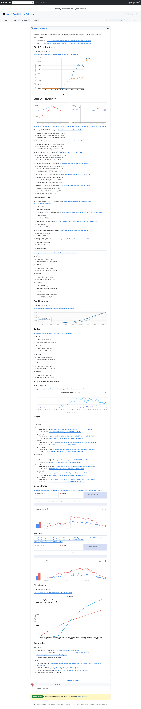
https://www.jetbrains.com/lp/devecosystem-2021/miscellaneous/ (78, 221)
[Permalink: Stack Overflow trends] (33, 47)
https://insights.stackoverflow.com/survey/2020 (75, 174)
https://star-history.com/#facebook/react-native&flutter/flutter (53, 593)
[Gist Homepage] (6, 3)
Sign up (136, 3)
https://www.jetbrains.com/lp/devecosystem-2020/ (75, 230)
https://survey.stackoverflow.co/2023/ (70, 141)
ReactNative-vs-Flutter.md (23, 14)
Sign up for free (37, 696)
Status (62, 704)
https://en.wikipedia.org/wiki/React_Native (66, 650)
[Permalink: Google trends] (33, 486)
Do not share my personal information (98, 704)
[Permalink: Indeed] (33, 417)
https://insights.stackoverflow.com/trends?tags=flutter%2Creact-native (56, 54)
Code (6, 20)
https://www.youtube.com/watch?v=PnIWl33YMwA (72, 670)
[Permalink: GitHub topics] (33, 248)
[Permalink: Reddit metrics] (33, 301)
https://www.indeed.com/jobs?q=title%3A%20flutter (65, 432)
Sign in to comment (83, 696)
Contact (77, 704)
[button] (124, 20)
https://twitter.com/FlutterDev (43, 333)
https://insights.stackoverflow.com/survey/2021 (74, 163)
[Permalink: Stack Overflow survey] (33, 99)
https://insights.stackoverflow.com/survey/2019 (75, 185)
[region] (70, 353)
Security (58, 704)
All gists (37, 2)
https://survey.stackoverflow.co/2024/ (70, 130)
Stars (26, 20)
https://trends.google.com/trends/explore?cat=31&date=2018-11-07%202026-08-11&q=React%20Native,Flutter (68, 490)
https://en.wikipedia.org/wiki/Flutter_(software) (67, 668)
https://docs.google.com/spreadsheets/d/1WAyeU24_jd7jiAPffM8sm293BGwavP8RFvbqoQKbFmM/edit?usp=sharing (70, 126)
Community (68, 704)
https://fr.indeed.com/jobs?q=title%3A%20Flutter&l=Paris (66, 438)
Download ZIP (134, 20)
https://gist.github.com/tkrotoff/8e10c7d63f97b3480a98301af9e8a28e (69, 43)
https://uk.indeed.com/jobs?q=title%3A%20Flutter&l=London (67, 445)
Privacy (53, 704)
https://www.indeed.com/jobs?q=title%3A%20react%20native (73, 429)
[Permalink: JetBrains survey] (33, 197)
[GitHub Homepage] (35, 705)
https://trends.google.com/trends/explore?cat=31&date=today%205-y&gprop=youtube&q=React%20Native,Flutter (69, 538)
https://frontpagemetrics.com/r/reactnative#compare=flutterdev (54, 308)
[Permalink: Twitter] (33, 329)
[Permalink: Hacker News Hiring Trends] (33, 381)
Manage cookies (84, 704)
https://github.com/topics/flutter (44, 253)
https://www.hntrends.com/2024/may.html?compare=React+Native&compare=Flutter (60, 389)
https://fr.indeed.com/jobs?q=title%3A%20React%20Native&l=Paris (73, 436)
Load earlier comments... (73, 680)
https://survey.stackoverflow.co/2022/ (70, 152)
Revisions (16, 20)
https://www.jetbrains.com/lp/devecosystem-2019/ (73, 239)
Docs (73, 704)
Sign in (130, 3)
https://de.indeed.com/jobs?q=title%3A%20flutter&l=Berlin (67, 451)
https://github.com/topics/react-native (66, 253)
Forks (36, 20)
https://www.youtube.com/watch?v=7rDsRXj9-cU (51, 655)
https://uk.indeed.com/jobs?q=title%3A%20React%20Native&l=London (74, 442)
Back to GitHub (45, 2)
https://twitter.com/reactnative (62, 333)
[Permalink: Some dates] (33, 643)
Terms (48, 704)
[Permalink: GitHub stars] (33, 585)
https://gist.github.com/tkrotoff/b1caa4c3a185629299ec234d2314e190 (69, 41)
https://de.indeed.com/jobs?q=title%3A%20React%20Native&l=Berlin (74, 449)
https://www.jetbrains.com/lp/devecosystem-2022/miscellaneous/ (82, 212)
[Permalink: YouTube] (33, 533)
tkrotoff (9, 14)
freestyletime (40, 685)
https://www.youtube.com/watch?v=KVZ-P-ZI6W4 (72, 653)
